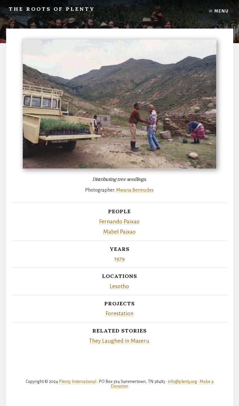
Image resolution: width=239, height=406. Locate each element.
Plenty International (77, 381)
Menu (221, 11)
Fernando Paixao (119, 221)
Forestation (119, 313)
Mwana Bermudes (135, 190)
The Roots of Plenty (52, 9)
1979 (119, 259)
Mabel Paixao (119, 232)
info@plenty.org (182, 381)
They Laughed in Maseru (119, 341)
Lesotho (119, 286)
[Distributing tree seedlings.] (119, 104)
